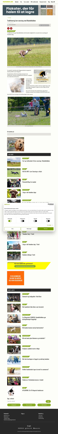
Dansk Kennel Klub (11, 31)
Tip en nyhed (26, 2)
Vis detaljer (49, 225)
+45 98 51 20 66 (7, 418)
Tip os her (40, 415)
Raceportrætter (43, 2)
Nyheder (17, 2)
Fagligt (24, 387)
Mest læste (44, 405)
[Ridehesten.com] (21, 428)
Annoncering (41, 418)
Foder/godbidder (26, 335)
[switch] (22, 221)
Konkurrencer (25, 158)
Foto (21, 2)
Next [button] (48, 111)
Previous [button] (10, 111)
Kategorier (13, 405)
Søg (48, 401)
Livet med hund (25, 189)
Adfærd (24, 304)
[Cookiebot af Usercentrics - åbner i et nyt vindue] (49, 204)
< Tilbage (9, 17)
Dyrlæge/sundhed (26, 314)
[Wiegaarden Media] (36, 428)
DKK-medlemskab (34, 2)
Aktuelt (24, 169)
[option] (29, 112)
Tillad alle (45, 228)
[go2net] (28, 428)
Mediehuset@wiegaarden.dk (10, 419)
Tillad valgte (29, 228)
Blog (49, 2)
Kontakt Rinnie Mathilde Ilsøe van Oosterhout (25, 266)
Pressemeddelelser (26, 200)
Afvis (12, 228)
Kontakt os (41, 417)
